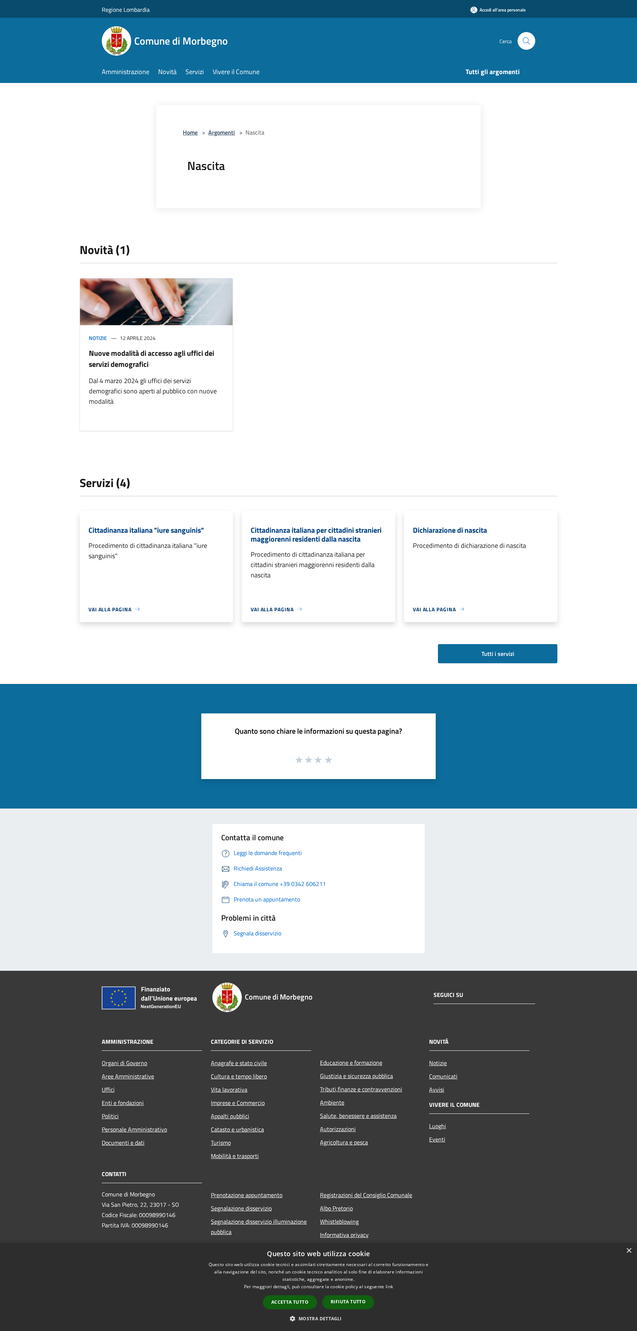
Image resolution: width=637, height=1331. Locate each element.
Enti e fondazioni (123, 1102)
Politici (110, 1116)
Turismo (221, 1142)
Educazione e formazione (351, 1062)
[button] (318, 1318)
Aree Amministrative (128, 1076)
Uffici (108, 1089)
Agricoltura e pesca (344, 1142)
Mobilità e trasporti (235, 1155)
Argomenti (221, 132)
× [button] (628, 1251)
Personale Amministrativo (134, 1129)
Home (190, 132)
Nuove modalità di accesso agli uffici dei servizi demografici (151, 358)
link (389, 1286)
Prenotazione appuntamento (246, 1195)
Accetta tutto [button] (290, 1302)
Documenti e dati (123, 1142)
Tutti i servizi (497, 653)
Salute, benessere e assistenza (358, 1115)
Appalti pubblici (230, 1116)
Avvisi (436, 1089)
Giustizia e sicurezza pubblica (356, 1075)
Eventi (437, 1139)
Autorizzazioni (338, 1129)
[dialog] (318, 1287)
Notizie (98, 338)
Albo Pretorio (336, 1208)
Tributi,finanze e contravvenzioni (361, 1089)
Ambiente (332, 1102)
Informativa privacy (344, 1234)
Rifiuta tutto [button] (348, 1302)
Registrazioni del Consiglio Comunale (366, 1195)
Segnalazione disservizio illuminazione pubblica (259, 1226)
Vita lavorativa (229, 1089)
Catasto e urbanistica (237, 1129)
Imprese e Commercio (238, 1102)
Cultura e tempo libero (239, 1076)
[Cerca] (526, 41)
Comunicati (443, 1076)
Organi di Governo (124, 1063)
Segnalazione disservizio (241, 1208)
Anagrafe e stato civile (239, 1063)
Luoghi (437, 1126)
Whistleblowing (339, 1221)
